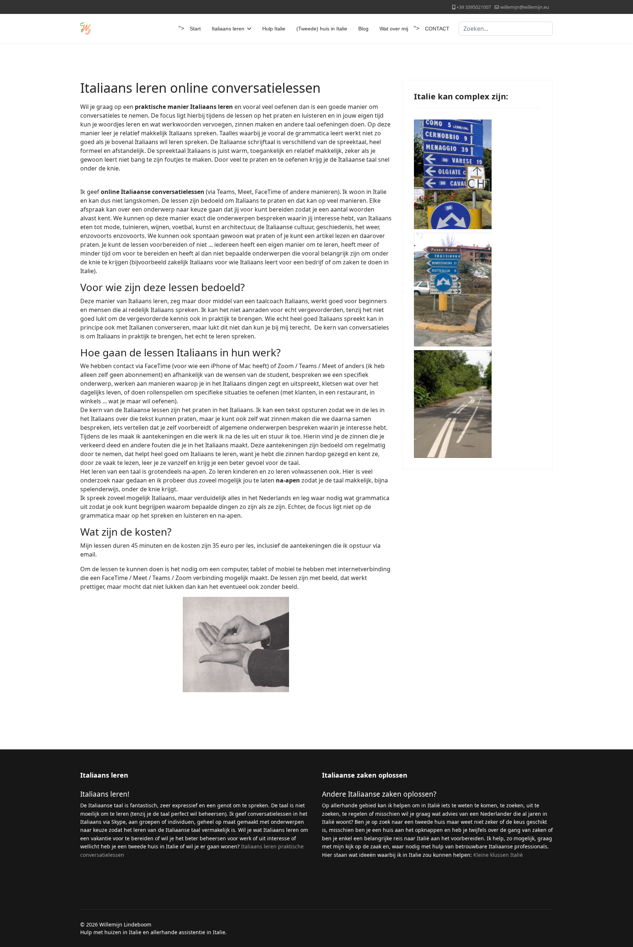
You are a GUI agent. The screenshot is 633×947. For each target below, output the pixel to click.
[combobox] (506, 29)
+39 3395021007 (473, 7)
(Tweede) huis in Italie (321, 29)
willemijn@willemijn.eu (524, 7)
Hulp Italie (273, 29)
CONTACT (437, 29)
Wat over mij (394, 29)
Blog (363, 29)
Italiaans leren (228, 29)
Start (195, 29)
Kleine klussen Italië (498, 854)
